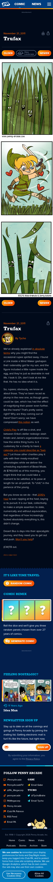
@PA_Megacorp (15, 790)
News (31, 840)
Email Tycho (37, 800)
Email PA (11, 822)
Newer (44, 53)
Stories (22, 845)
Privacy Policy (33, 759)
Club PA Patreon (15, 811)
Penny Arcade (14, 806)
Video (41, 840)
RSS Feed (12, 816)
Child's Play (10, 430)
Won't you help (24, 539)
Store (44, 845)
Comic (22, 840)
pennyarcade (13, 795)
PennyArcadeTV (15, 785)
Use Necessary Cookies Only (13, 874)
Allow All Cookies (39, 874)
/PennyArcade (14, 779)
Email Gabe (37, 785)
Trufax (12, 329)
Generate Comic (22, 641)
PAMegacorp (13, 800)
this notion (24, 422)
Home (12, 840)
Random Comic (21, 583)
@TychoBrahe (38, 795)
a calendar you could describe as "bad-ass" (25, 450)
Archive (34, 845)
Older (8, 53)
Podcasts (11, 845)
